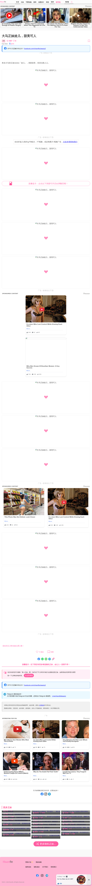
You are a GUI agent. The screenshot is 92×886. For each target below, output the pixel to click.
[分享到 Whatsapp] (42, 659)
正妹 (22, 2)
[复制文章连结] (53, 659)
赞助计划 (28, 862)
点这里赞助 (29, 675)
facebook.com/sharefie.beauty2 (35, 49)
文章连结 (41, 705)
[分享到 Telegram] (49, 659)
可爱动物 (29, 2)
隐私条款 (37, 867)
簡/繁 (67, 2)
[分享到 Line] (46, 659)
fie (5, 2)
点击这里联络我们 (70, 142)
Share (2, 2)
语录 (52, 2)
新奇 (35, 2)
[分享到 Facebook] (39, 659)
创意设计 (41, 2)
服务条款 (28, 867)
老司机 (58, 2)
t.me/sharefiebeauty (59, 696)
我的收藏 (39, 862)
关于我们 (45, 867)
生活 (17, 2)
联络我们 (54, 867)
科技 (47, 2)
